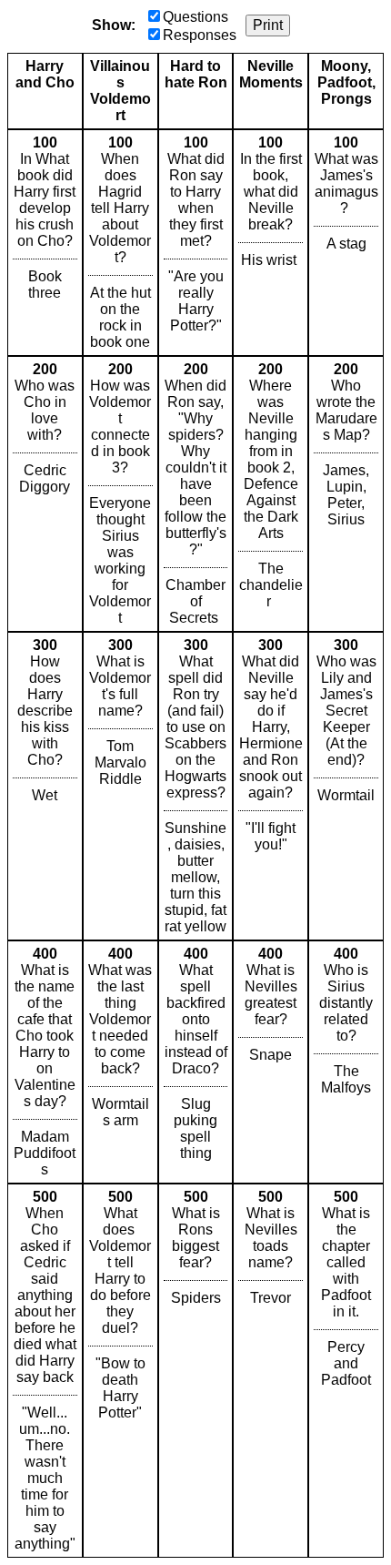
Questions (195, 17)
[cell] (45, 242)
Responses (199, 35)
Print (268, 25)
